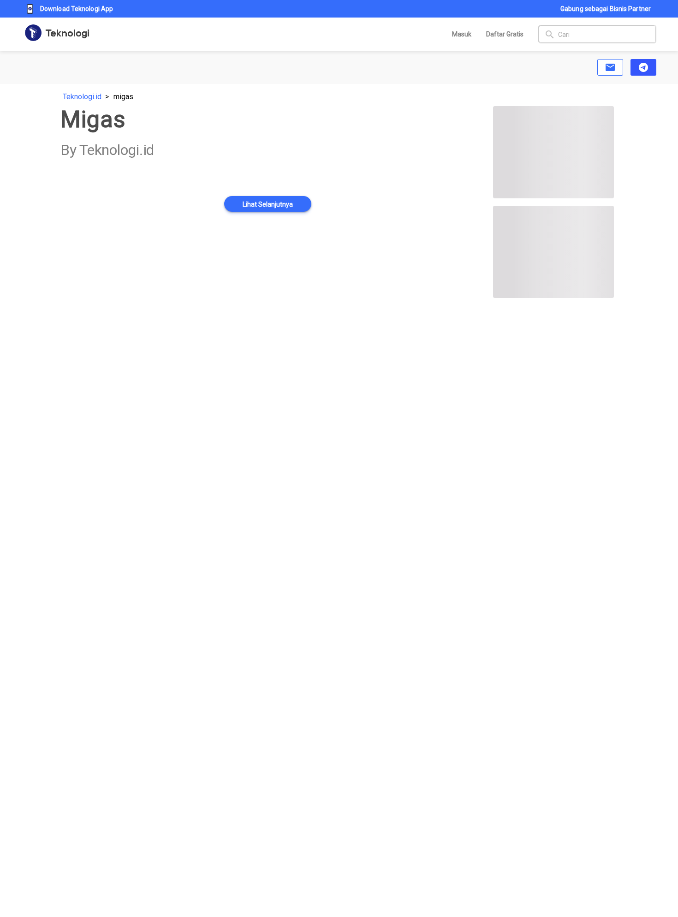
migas (123, 96)
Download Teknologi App (76, 8)
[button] (610, 67)
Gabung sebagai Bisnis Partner (605, 8)
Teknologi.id (82, 96)
